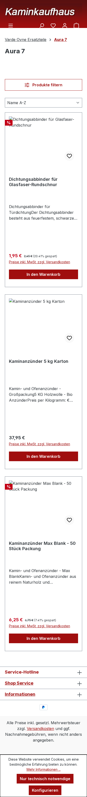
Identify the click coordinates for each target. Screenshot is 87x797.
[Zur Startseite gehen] (43, 10)
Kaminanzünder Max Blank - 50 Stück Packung (42, 546)
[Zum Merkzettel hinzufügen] (69, 156)
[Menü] (10, 25)
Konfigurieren (45, 790)
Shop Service (19, 683)
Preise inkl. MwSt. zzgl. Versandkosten (39, 262)
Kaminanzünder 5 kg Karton (38, 361)
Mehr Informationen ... (44, 769)
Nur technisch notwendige (45, 778)
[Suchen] (41, 25)
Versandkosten (40, 728)
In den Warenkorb (43, 274)
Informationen (20, 694)
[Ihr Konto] (65, 25)
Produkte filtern (46, 84)
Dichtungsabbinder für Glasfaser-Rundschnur (33, 182)
